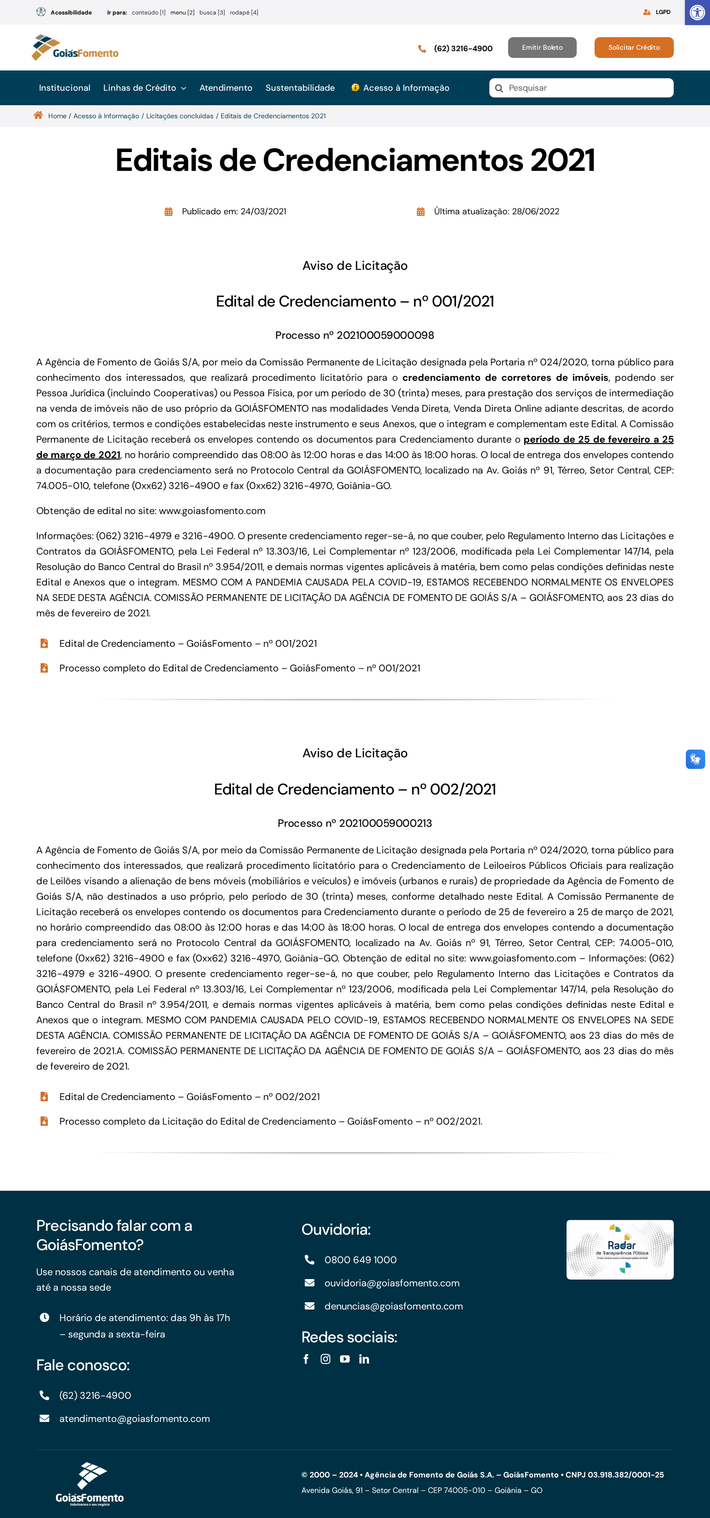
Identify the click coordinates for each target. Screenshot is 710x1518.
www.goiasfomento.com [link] (212, 510)
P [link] (62, 668)
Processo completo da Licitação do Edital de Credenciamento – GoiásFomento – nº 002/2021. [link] (271, 1121)
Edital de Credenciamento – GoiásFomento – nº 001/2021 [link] (188, 643)
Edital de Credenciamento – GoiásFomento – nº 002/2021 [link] (189, 1096)
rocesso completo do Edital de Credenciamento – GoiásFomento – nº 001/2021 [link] (242, 668)
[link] (697, 12)
